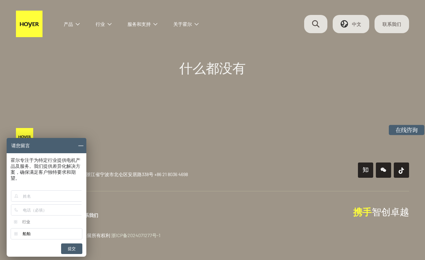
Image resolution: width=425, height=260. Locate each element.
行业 (100, 24)
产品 (68, 24)
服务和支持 (139, 24)
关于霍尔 (182, 24)
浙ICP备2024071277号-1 (135, 235)
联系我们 (391, 24)
